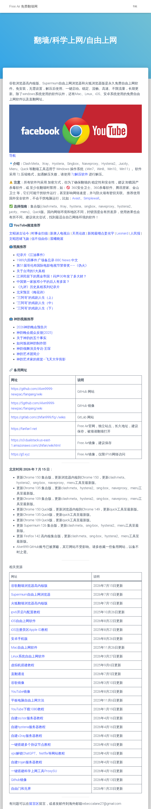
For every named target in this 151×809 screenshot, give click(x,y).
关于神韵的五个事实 (31, 338)
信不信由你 (39, 239)
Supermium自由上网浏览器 (30, 594)
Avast (76, 198)
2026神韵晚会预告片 (32, 327)
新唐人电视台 (60, 233)
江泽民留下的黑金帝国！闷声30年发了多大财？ (52, 276)
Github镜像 (19, 780)
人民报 (135, 233)
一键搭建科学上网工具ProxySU (34, 771)
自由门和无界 (21, 788)
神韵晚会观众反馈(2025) (34, 332)
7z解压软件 (79, 174)
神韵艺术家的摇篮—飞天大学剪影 (41, 359)
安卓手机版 (19, 639)
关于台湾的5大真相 (31, 271)
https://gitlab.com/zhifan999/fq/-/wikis (38, 417)
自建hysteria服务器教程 (28, 727)
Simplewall (91, 198)
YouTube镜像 (20, 691)
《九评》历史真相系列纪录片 (38, 287)
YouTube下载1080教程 (27, 709)
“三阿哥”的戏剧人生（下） (36, 308)
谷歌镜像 (17, 683)
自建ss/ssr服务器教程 (27, 718)
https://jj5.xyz (20, 454)
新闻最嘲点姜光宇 (101, 233)
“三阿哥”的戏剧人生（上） (36, 297)
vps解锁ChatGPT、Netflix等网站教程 (38, 753)
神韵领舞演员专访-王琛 (34, 348)
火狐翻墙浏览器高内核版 (29, 603)
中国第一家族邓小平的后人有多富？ (43, 281)
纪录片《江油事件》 (31, 255)
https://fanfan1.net (24, 429)
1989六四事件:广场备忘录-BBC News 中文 (47, 260)
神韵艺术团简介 (28, 354)
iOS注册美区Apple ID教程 (29, 630)
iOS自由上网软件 (23, 621)
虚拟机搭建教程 (22, 665)
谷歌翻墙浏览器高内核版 (29, 586)
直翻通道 (17, 674)
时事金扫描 (39, 233)
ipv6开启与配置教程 (25, 612)
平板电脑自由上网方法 (27, 700)
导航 (135, 6)
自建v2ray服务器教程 (26, 736)
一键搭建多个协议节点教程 (31, 744)
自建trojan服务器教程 (26, 762)
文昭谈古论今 (19, 233)
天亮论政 (78, 233)
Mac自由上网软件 (24, 647)
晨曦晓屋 (56, 239)
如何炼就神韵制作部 (31, 343)
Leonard (122, 233)
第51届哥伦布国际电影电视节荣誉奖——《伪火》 (52, 265)
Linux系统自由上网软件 (28, 656)
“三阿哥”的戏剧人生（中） (36, 303)
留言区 (34, 804)
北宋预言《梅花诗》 (31, 292)
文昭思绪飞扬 (19, 239)
